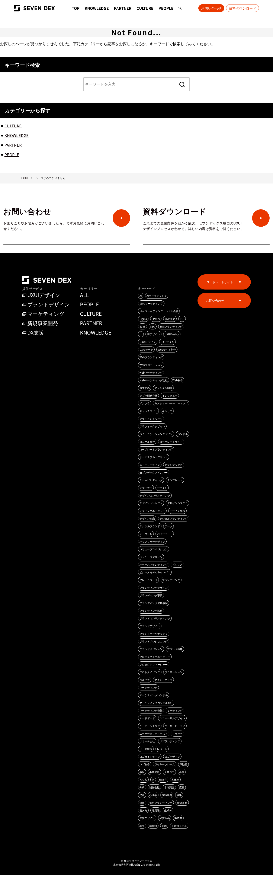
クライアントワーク (151, 418)
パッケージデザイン (151, 557)
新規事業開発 (42, 323)
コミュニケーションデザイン (156, 434)
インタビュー (169, 395)
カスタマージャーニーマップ (171, 403)
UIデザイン (153, 334)
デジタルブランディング (174, 518)
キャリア (167, 411)
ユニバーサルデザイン (172, 718)
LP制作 (156, 318)
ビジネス (177, 564)
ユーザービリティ (175, 726)
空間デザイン (147, 818)
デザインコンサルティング (154, 495)
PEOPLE (165, 8)
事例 (142, 772)
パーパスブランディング (153, 564)
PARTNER (122, 8)
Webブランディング (151, 357)
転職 (164, 825)
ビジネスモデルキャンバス (154, 572)
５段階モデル (179, 825)
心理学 (153, 795)
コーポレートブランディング (156, 449)
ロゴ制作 (144, 764)
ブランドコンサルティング (154, 618)
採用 (142, 802)
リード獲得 (145, 749)
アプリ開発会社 (148, 395)
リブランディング (170, 741)
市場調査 (169, 787)
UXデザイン (167, 342)
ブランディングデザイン (153, 587)
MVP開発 (170, 318)
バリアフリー (164, 534)
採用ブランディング (160, 802)
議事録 (153, 825)
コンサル (182, 434)
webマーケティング (151, 372)
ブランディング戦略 (151, 610)
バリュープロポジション (153, 549)
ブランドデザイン (48, 304)
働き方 (163, 779)
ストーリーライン (149, 464)
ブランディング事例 (151, 595)
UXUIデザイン (43, 294)
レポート (162, 749)
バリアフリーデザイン (152, 541)
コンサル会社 (147, 441)
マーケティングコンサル (153, 695)
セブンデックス (174, 464)
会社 (181, 772)
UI (140, 334)
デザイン (162, 487)
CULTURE (144, 8)
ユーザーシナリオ (149, 726)
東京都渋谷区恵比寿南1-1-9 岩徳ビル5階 (136, 864)
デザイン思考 (177, 510)
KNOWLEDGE (97, 8)
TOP (76, 8)
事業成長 (154, 772)
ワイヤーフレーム (164, 764)
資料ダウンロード (242, 8)
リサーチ (177, 733)
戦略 (179, 795)
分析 (142, 787)
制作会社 (154, 787)
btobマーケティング (151, 303)
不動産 (183, 764)
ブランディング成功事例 (153, 603)
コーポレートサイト (171, 441)
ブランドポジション (151, 649)
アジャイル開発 (163, 388)
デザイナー (145, 487)
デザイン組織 (147, 518)
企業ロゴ (169, 772)
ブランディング (171, 580)
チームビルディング (151, 480)
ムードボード (147, 718)
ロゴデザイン (172, 756)
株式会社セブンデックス (138, 860)
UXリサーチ (146, 349)
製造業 (178, 818)
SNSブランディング (171, 326)
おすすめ (144, 388)
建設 (142, 795)
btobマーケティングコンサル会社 (158, 311)
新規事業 (182, 802)
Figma (143, 318)
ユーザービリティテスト (153, 733)
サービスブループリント (153, 457)
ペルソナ (144, 679)
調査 (142, 825)
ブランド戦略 (175, 649)
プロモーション (174, 672)
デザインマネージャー (152, 510)
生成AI (168, 810)
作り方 (143, 779)
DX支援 (35, 332)
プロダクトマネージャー (153, 664)
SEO (152, 326)
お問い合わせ (211, 8)
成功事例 (167, 795)
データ (168, 526)
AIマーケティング (157, 295)
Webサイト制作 (167, 349)
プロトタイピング (149, 672)
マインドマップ (163, 679)
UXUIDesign (172, 334)
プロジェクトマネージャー (154, 656)
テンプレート (175, 480)
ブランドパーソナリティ (153, 633)
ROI (182, 318)
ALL (84, 294)
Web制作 (177, 380)
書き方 (143, 810)
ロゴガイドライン (149, 756)
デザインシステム (177, 503)
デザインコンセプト (151, 503)
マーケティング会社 (151, 710)
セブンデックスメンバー (153, 472)
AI (140, 295)
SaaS (142, 326)
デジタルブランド (149, 526)
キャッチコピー (148, 411)
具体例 (175, 779)
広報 (181, 787)
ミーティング (175, 710)
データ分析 (145, 534)
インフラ (144, 403)
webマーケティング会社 (153, 380)
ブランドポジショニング (153, 641)
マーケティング (45, 313)
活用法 (156, 810)
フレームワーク (148, 580)
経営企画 (165, 818)
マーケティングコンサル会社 (156, 703)
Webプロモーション (151, 365)
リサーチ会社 (147, 741)
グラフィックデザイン (152, 426)
